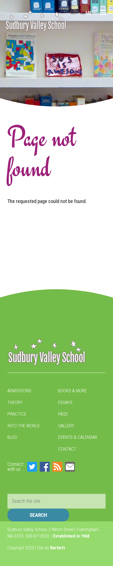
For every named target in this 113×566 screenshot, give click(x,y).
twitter (32, 467)
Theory (14, 402)
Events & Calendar (77, 437)
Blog (12, 437)
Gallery (66, 425)
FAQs (63, 414)
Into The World (23, 425)
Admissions (19, 390)
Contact (67, 449)
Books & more (72, 390)
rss (57, 467)
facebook (45, 467)
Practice (16, 414)
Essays (65, 402)
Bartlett (57, 547)
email (70, 467)
